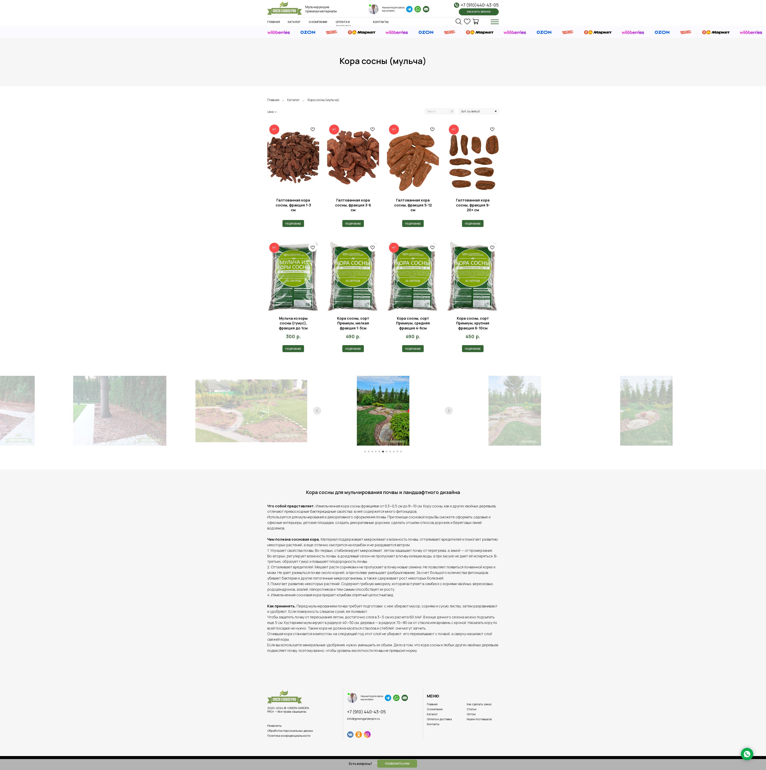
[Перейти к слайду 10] (397, 451)
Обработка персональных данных (290, 731)
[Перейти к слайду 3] (372, 451)
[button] (479, 11)
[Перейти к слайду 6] (383, 451)
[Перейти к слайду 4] (376, 451)
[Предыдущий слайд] (317, 411)
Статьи (471, 709)
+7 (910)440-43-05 (480, 5)
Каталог (294, 22)
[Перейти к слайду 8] (390, 451)
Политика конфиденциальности (288, 736)
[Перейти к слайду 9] (394, 451)
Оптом (471, 714)
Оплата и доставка (439, 719)
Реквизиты (274, 726)
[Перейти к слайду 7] (386, 451)
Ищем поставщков (479, 719)
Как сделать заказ (479, 704)
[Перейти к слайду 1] (365, 451)
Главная (273, 22)
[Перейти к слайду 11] (401, 451)
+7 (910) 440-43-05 (366, 712)
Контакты (380, 22)
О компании (318, 22)
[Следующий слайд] (449, 411)
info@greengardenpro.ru (363, 719)
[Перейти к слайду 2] (368, 451)
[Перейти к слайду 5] (379, 451)
